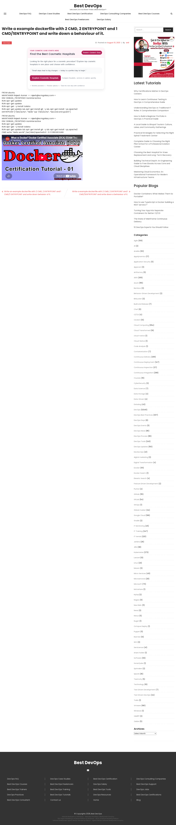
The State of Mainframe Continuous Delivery (150, 220)
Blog (138, 800)
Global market (140, 510)
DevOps (6, 43)
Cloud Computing (141, 325)
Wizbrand (91, 818)
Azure (136, 283)
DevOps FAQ (25, 13)
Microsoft (138, 584)
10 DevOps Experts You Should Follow (151, 227)
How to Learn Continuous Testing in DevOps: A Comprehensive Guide (150, 101)
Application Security (142, 262)
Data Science (139, 388)
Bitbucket (138, 299)
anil (127, 42)
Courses (137, 378)
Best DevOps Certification (80, 13)
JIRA (135, 547)
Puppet (137, 631)
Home (96, 800)
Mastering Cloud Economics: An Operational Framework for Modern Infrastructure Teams (151, 174)
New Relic (138, 605)
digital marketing (141, 457)
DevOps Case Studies (49, 13)
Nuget (136, 621)
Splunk (136, 674)
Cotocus (88, 820)
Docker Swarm (140, 473)
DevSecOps (139, 452)
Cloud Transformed (142, 330)
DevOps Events (140, 425)
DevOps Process (140, 436)
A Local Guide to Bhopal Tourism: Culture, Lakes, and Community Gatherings (153, 126)
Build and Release (141, 304)
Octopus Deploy (140, 626)
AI (134, 246)
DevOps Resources (102, 795)
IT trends (137, 536)
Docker (137, 468)
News (136, 610)
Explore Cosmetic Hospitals (45, 78)
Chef (136, 309)
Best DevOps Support (146, 784)
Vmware (137, 705)
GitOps (137, 505)
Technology (139, 684)
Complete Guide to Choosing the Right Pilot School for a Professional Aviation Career (152, 144)
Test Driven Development (144, 689)
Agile (136, 240)
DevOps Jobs (142, 789)
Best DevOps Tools (102, 789)
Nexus (136, 616)
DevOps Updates (141, 446)
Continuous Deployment (144, 362)
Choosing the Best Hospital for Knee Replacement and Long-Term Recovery (152, 153)
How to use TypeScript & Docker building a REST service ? (154, 203)
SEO (135, 642)
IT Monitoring (139, 526)
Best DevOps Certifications (148, 795)
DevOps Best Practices (143, 415)
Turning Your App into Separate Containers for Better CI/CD (148, 212)
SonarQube (138, 663)
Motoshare (138, 589)
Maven (136, 568)
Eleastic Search (140, 478)
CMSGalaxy (80, 817)
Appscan (137, 267)
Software (137, 658)
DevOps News (139, 431)
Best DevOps (88, 6)
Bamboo (137, 288)
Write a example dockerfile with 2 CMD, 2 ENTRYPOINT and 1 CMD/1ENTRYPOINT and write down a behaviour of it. (100, 193)
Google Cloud (139, 515)
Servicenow (138, 647)
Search (168, 30)
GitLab (136, 499)
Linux (136, 563)
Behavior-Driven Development (146, 293)
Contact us (55, 800)
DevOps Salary (104, 19)
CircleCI (137, 320)
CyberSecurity (140, 383)
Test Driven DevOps (142, 695)
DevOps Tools (139, 441)
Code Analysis (139, 346)
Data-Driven (139, 399)
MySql (136, 594)
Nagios (136, 600)
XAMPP (136, 716)
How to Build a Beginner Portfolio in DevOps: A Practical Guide (150, 117)
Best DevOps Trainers (17, 789)
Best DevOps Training (60, 789)
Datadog (137, 404)
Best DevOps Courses (149, 13)
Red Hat (137, 637)
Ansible (137, 251)
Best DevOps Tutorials (60, 795)
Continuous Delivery (142, 357)
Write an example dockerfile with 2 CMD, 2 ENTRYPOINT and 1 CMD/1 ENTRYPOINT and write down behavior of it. (32, 193)
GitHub (136, 494)
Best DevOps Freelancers (77, 19)
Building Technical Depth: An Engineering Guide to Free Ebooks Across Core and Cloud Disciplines (153, 163)
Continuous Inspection (143, 367)
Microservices (139, 579)
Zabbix (136, 721)
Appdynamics (139, 256)
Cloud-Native (139, 341)
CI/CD (136, 314)
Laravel (137, 557)
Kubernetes (138, 552)
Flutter (136, 489)
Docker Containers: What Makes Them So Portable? (153, 195)
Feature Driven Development (146, 483)
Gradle (136, 520)
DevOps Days (139, 420)
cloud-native (139, 336)
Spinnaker (138, 668)
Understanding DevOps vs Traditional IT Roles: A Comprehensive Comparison (152, 109)
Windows (137, 711)
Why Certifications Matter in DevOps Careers (151, 92)
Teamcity (138, 679)
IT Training (138, 531)
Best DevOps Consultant (18, 800)
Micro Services (140, 573)
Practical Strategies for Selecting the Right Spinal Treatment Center (154, 134)
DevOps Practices (15, 795)
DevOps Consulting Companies (115, 13)
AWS (136, 277)
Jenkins (137, 542)
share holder (139, 652)
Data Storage (139, 394)
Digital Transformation (143, 462)
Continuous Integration (143, 372)
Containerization (141, 351)
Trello (136, 700)
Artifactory (138, 272)
